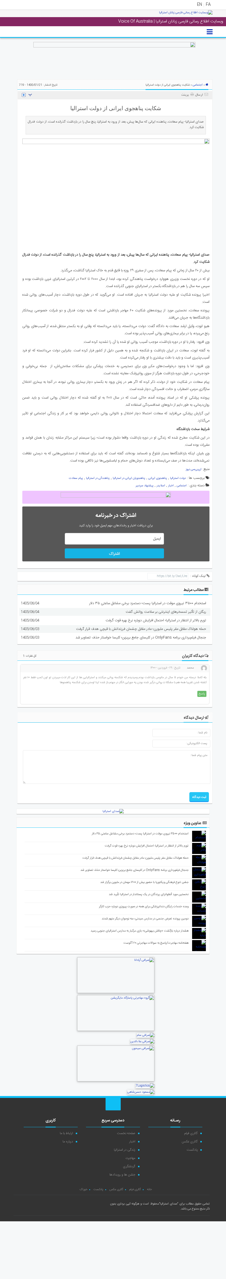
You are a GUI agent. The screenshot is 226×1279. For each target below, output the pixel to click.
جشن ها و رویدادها (122, 1174)
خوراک (83, 1189)
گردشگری (129, 1166)
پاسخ (202, 693)
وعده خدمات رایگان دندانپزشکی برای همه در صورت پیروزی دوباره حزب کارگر (144, 906)
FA (208, 4)
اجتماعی (198, 85)
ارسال (199, 95)
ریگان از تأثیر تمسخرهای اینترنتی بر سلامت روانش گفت (166, 612)
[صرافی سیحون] (115, 1080)
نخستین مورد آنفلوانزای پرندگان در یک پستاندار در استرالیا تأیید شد (149, 894)
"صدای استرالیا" (168, 1203)
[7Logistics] (145, 1085)
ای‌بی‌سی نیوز (193, 469)
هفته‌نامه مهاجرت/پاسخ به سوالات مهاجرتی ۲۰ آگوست (156, 943)
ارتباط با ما (66, 1133)
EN (199, 4)
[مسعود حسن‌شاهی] (140, 1092)
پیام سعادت (76, 478)
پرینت (185, 95)
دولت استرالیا (178, 478)
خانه (149, 1189)
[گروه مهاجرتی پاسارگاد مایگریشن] (115, 1030)
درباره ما (68, 1141)
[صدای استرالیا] (185, 14)
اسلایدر (161, 485)
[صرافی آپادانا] (115, 992)
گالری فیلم (191, 1133)
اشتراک (114, 554)
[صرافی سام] (145, 1035)
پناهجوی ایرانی (157, 478)
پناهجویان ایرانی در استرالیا (129, 478)
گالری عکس (190, 1141)
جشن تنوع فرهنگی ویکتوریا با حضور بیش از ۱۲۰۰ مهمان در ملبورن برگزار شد (144, 882)
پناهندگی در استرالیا (98, 478)
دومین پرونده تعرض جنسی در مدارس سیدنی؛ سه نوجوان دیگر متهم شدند (145, 918)
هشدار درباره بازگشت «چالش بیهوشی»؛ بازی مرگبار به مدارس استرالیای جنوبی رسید (140, 930)
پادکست (192, 1150)
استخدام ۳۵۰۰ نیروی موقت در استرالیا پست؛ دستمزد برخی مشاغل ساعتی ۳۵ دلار (147, 603)
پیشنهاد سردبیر (145, 485)
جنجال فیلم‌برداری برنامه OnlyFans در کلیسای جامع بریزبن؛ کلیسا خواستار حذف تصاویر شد (141, 638)
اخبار (171, 485)
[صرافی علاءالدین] (142, 1041)
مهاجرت (130, 1158)
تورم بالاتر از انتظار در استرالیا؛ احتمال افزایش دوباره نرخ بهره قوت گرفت (156, 620)
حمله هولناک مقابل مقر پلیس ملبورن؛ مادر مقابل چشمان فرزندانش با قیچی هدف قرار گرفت (141, 629)
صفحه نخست (126, 1133)
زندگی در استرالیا (124, 1150)
